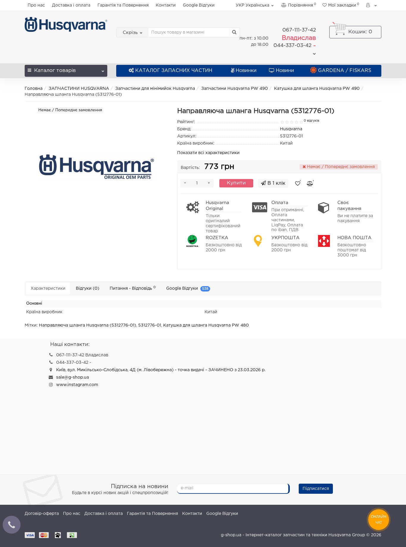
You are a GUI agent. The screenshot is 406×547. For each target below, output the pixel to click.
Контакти (166, 5)
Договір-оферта (42, 513)
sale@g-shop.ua (72, 377)
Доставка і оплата (71, 5)
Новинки (246, 70)
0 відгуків (311, 120)
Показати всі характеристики (208, 153)
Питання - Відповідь (133, 288)
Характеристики (48, 288)
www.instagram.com (77, 385)
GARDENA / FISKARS (344, 70)
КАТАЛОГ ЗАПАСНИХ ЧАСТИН (173, 70)
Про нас (36, 5)
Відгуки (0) (87, 288)
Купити (236, 183)
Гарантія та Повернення (123, 5)
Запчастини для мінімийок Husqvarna (155, 88)
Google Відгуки (199, 5)
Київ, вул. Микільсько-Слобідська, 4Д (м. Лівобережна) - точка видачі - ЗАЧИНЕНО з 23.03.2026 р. (160, 370)
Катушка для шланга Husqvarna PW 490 (317, 88)
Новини (285, 70)
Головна (34, 88)
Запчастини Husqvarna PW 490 (234, 88)
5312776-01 (149, 325)
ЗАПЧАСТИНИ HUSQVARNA (79, 88)
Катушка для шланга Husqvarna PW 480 (206, 325)
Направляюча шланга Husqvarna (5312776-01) (87, 325)
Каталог (55, 70)
